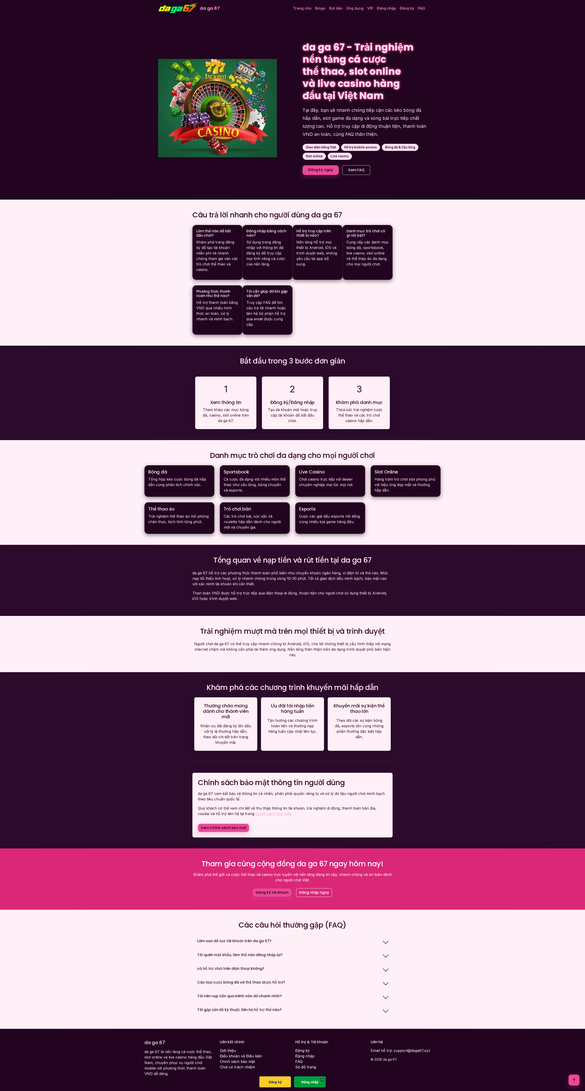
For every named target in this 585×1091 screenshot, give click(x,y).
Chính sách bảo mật (272, 813)
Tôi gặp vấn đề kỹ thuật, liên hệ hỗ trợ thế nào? (239, 1009)
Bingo (320, 8)
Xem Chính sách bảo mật (223, 827)
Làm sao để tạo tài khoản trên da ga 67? (234, 941)
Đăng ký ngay (320, 169)
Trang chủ (302, 8)
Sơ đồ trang (305, 1067)
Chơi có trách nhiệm (237, 1067)
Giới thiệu (228, 1050)
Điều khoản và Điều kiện (241, 1056)
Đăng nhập (386, 8)
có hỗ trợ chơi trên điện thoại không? (230, 968)
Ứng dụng (355, 8)
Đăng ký (407, 8)
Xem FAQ (356, 170)
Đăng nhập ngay (314, 892)
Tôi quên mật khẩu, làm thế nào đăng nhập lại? (240, 954)
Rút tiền (336, 8)
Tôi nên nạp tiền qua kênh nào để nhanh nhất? (239, 996)
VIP (370, 8)
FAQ (421, 8)
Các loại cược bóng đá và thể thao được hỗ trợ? (241, 982)
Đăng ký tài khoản (272, 892)
